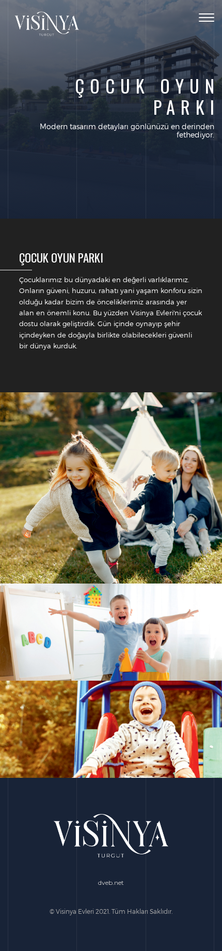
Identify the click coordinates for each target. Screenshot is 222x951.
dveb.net (111, 882)
